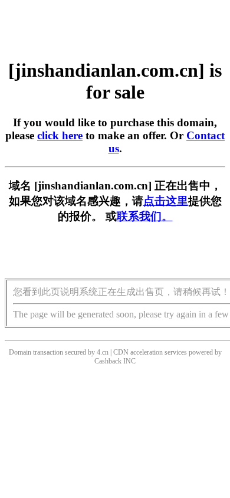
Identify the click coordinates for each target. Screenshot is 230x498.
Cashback (107, 361)
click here (60, 135)
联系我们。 (145, 216)
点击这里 (165, 201)
